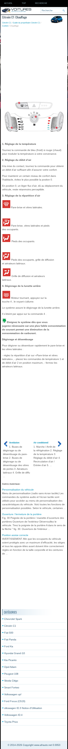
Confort (5, 26)
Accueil (8, 3)
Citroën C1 (6, 23)
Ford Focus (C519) (14, 701)
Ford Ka (8, 646)
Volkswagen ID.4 (13, 715)
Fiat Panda (10, 639)
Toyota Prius (11, 721)
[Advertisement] (34, 63)
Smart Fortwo (11, 687)
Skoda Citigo (11, 680)
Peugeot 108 (11, 673)
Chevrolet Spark (13, 619)
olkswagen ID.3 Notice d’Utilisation (23, 708)
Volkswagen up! (12, 694)
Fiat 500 (8, 632)
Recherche (41, 3)
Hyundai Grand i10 (14, 653)
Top (24, 3)
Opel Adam (10, 667)
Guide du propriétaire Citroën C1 (26, 23)
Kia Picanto (10, 660)
